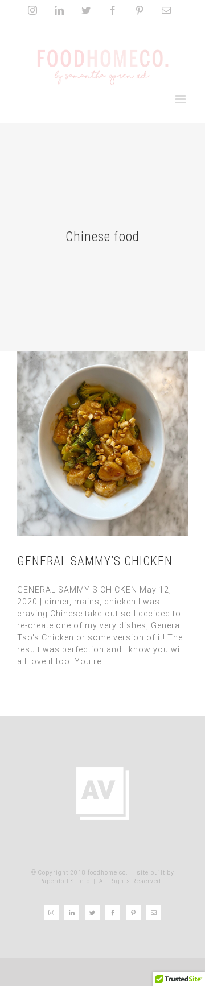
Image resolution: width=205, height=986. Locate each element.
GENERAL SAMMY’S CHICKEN (95, 561)
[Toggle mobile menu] (181, 99)
